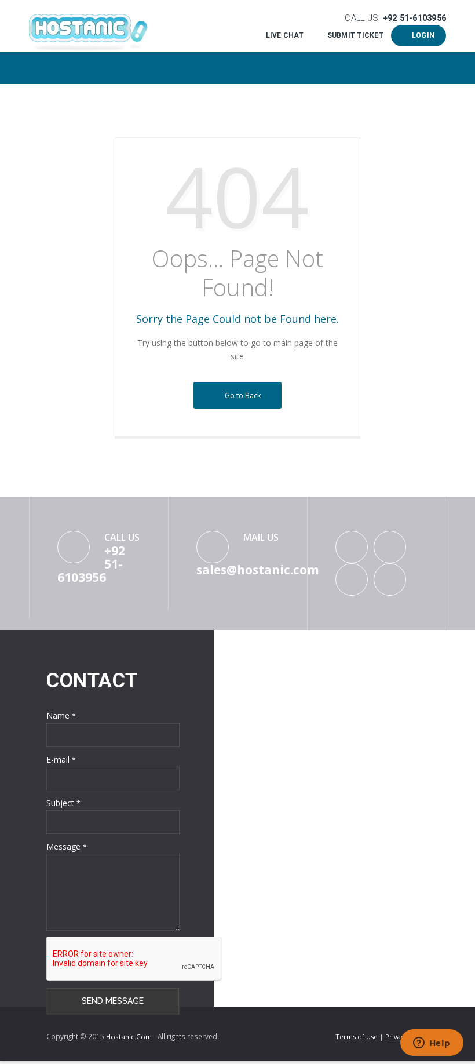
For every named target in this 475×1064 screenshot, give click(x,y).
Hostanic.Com (129, 1036)
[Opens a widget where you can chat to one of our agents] (431, 1043)
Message (66, 846)
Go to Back (241, 395)
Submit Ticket (355, 35)
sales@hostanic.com (257, 570)
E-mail (61, 759)
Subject (63, 802)
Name (61, 715)
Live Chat (284, 35)
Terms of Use (357, 1036)
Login (421, 35)
